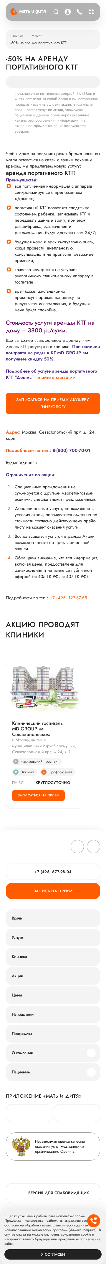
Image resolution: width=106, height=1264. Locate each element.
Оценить (67, 1151)
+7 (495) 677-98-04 (79, 12)
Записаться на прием (38, 795)
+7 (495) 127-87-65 (68, 598)
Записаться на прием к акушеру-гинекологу (53, 403)
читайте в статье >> (55, 377)
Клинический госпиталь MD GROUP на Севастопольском (37, 729)
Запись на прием (53, 891)
